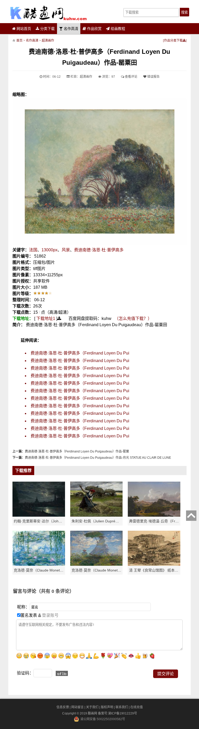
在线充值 (136, 707)
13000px (49, 250)
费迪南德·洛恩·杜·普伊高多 (99, 250)
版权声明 (107, 707)
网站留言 (77, 707)
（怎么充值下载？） (133, 318)
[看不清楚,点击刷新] (62, 673)
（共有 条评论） (55, 591)
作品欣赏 (94, 29)
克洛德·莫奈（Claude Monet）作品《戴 (104, 570)
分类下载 (47, 29)
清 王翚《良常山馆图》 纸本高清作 (157, 570)
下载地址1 (45, 318)
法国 (33, 250)
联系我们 (122, 707)
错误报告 (153, 76)
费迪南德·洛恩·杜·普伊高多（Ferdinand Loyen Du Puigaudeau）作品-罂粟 (77, 451)
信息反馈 (62, 707)
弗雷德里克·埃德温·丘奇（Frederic (157, 521)
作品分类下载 (173, 40)
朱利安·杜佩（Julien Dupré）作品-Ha (102, 521)
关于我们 (92, 707)
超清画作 (48, 40)
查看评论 (130, 76)
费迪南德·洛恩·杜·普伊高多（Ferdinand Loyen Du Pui (80, 353)
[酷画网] (48, 13)
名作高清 (70, 29)
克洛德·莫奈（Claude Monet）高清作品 (46, 570)
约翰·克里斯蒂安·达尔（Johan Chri (42, 521)
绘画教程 (117, 29)
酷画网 (93, 713)
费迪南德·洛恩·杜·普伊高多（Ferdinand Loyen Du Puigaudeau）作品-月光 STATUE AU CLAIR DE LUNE (98, 457)
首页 (19, 40)
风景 (66, 250)
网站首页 (23, 29)
